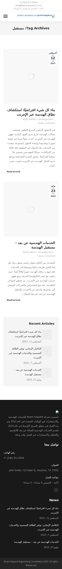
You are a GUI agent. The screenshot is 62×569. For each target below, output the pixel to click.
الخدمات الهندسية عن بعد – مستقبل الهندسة (27, 372)
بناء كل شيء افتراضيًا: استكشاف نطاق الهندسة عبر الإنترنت (24, 334)
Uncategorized (45, 119)
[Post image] (46, 334)
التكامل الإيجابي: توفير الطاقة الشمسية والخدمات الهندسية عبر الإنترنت (25, 353)
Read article (13, 171)
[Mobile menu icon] (5, 16)
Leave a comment (46, 123)
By (29, 119)
